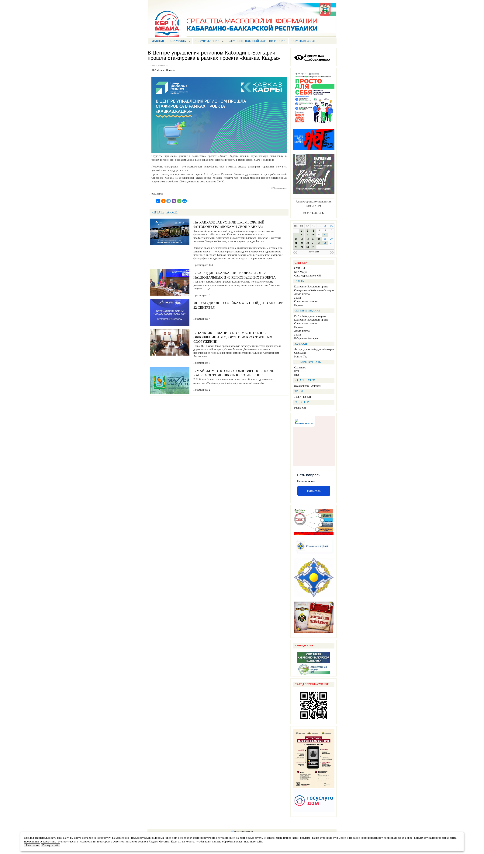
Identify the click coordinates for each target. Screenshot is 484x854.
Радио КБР (300, 407)
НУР (296, 371)
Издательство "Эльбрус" (308, 385)
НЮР (297, 375)
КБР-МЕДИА (176, 41)
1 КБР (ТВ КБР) (303, 396)
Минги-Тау (300, 356)
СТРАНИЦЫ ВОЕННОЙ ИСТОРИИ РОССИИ (257, 40)
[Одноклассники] (163, 201)
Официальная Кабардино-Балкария (314, 290)
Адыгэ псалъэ (302, 294)
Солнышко (300, 367)
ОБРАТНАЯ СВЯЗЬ (304, 40)
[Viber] (174, 201)
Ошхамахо (300, 352)
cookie (125, 837)
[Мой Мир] (184, 201)
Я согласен (32, 845)
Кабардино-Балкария (306, 338)
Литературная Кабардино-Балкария (314, 349)
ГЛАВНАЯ (157, 40)
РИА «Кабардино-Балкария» (310, 316)
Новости (170, 70)
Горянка (298, 305)
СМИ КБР (300, 268)
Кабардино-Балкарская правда (311, 286)
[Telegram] (168, 201)
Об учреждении (206, 41)
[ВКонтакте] (158, 201)
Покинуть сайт (50, 845)
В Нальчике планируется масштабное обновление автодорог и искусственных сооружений (232, 337)
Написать (313, 491)
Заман (297, 297)
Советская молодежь (305, 301)
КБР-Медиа (300, 272)
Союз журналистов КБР (307, 275)
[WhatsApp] (179, 201)
